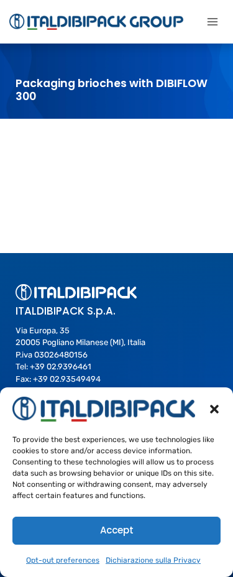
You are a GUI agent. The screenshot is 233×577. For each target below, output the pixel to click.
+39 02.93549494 (67, 379)
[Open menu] (212, 21)
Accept (117, 530)
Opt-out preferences (62, 560)
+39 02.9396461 (60, 366)
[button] (214, 409)
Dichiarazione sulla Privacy (153, 560)
